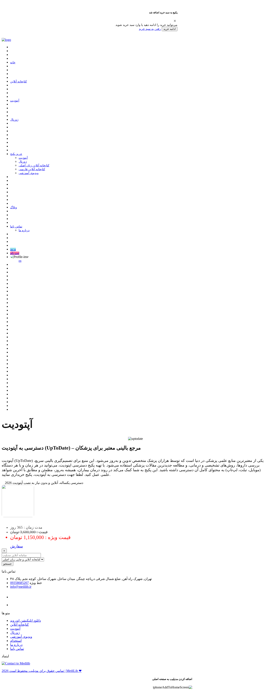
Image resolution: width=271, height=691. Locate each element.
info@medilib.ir (20, 586)
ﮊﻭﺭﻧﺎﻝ (14, 119)
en (20, 260)
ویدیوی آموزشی (29, 173)
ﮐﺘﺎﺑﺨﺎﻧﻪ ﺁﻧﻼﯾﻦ (18, 81)
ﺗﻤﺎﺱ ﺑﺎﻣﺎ (16, 226)
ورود (13, 249)
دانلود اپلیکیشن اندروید (25, 620)
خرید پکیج (16, 154)
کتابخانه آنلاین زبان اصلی (34, 165)
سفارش (16, 546)
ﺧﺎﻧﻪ (12, 62)
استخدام (16, 640)
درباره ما (24, 230)
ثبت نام (14, 253)
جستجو (7, 563)
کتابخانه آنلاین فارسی (32, 169)
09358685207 (19, 583)
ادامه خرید (169, 29)
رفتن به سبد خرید (150, 29)
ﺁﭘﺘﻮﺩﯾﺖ (14, 100)
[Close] (174, 20)
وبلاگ (13, 207)
